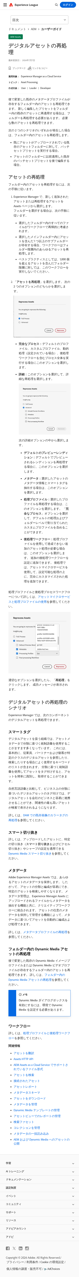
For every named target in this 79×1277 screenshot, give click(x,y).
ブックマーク (19, 68)
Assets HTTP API (23, 1059)
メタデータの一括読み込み (31, 1133)
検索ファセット (24, 1122)
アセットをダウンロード (30, 1098)
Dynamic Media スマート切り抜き (30, 853)
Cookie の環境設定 (52, 1262)
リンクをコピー (40, 68)
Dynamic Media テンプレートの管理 (37, 1110)
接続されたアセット (27, 1081)
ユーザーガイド (51, 29)
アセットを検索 (24, 1075)
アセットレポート (25, 1086)
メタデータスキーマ (27, 1092)
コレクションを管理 (27, 1128)
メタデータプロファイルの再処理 (45, 932)
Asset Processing (29, 82)
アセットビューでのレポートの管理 (37, 1116)
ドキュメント (17, 29)
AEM (33, 29)
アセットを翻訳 (24, 1053)
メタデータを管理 (25, 1104)
